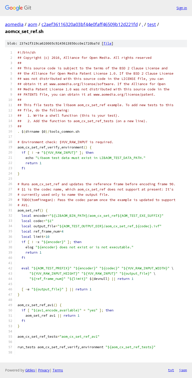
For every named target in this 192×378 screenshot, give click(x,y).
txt (171, 370)
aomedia (14, 24)
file (108, 43)
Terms (57, 370)
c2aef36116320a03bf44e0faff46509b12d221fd (90, 24)
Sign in (181, 8)
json (183, 370)
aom (32, 24)
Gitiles (30, 370)
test (151, 24)
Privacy (44, 370)
